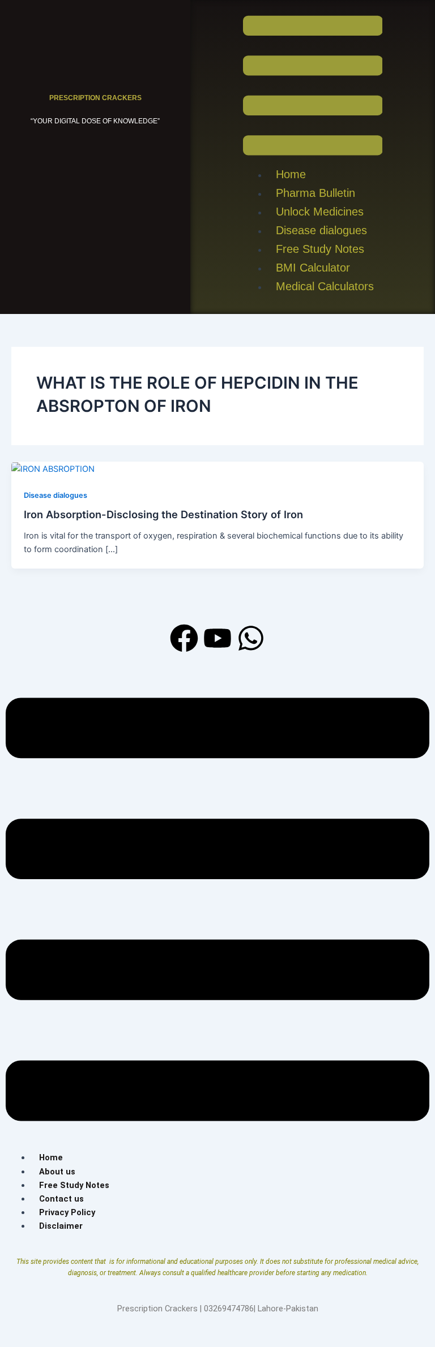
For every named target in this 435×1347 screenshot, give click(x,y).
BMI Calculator (313, 267)
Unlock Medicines (320, 211)
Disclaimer (61, 1226)
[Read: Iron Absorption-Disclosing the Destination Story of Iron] (53, 468)
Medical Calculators (325, 286)
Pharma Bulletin (315, 193)
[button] (313, 85)
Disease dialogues (321, 230)
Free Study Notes (320, 249)
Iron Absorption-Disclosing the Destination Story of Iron (163, 514)
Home (291, 174)
